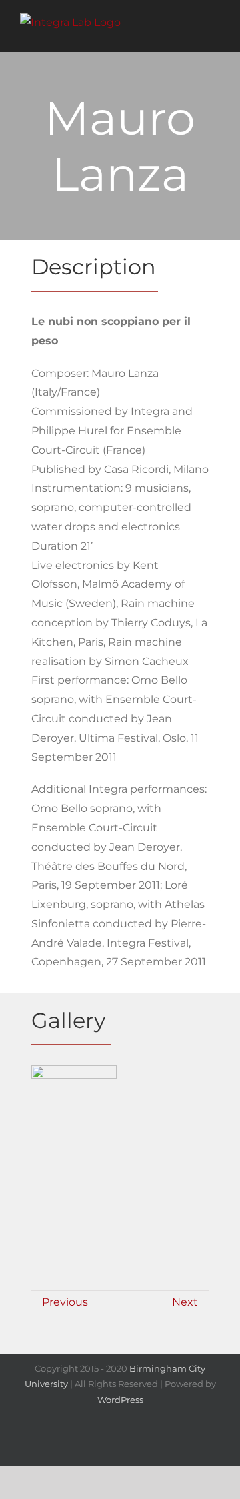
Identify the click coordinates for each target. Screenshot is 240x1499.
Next (185, 1302)
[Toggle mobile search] (190, 32)
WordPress (120, 1399)
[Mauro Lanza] (74, 1117)
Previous (65, 1302)
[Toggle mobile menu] (214, 32)
